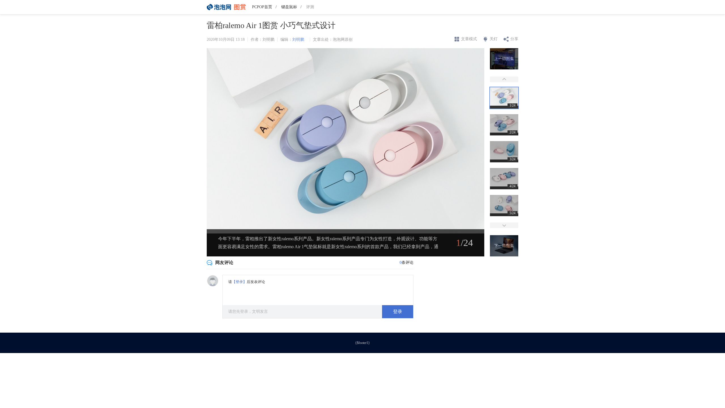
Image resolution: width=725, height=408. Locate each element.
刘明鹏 (298, 39)
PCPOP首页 (262, 7)
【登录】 (239, 282)
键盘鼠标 (289, 7)
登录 (397, 311)
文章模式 (469, 39)
